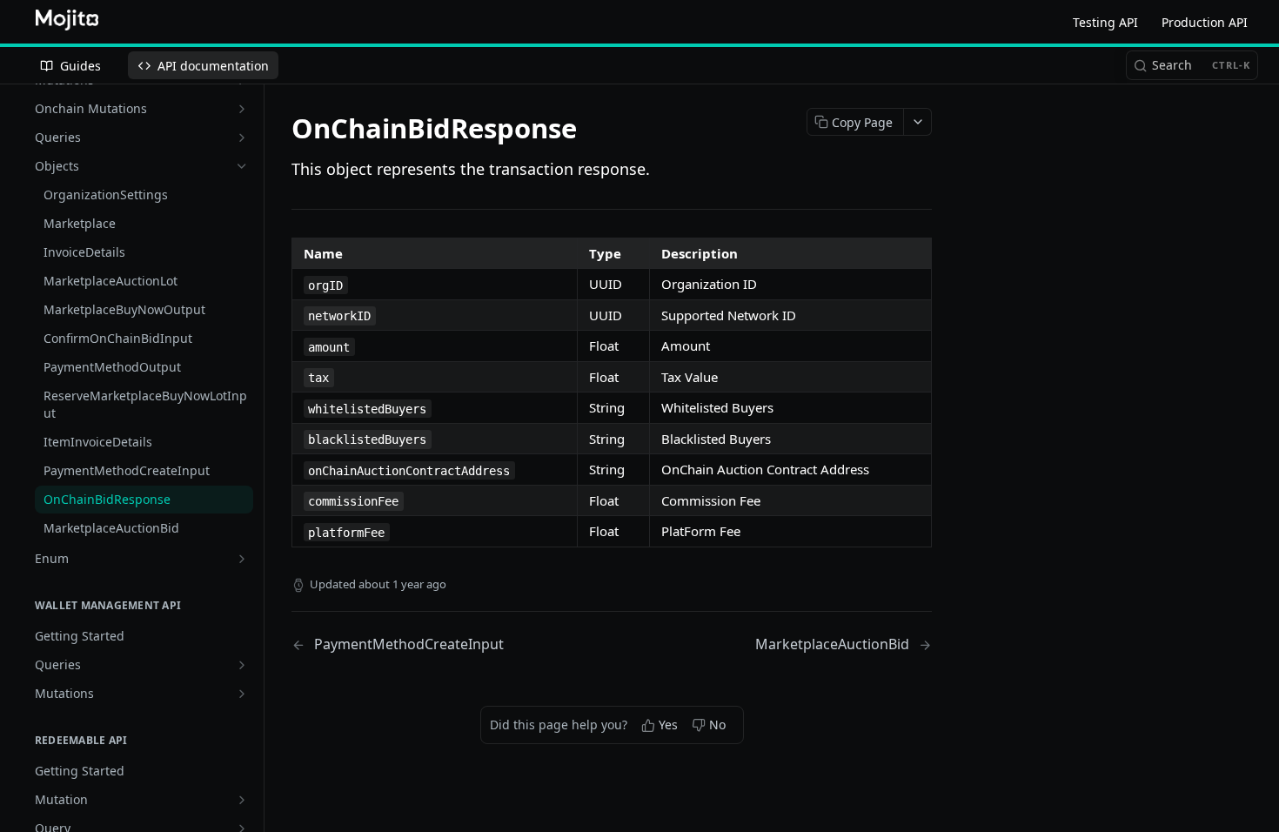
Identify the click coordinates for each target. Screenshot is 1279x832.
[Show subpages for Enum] (242, 559)
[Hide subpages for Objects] (242, 166)
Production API (1205, 22)
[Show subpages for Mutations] (242, 694)
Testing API (1105, 22)
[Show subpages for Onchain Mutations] (242, 109)
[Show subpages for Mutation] (242, 800)
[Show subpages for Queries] (242, 137)
